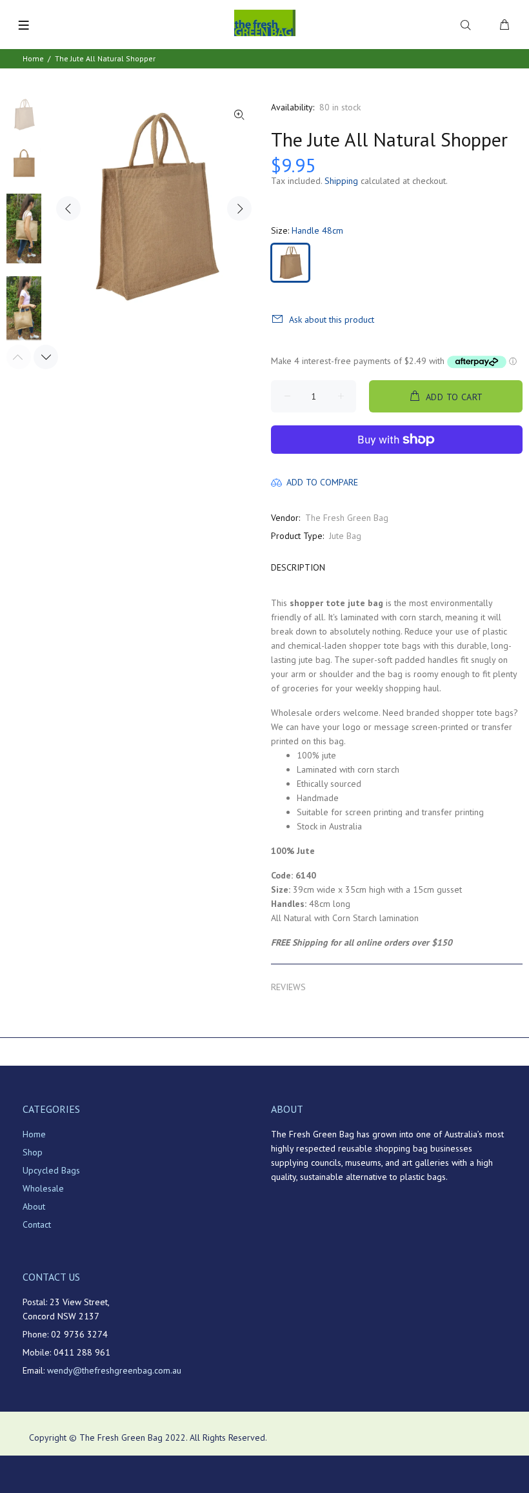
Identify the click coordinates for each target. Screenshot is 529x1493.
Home (33, 58)
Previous (68, 208)
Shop (33, 1152)
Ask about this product (331, 319)
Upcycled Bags (51, 1170)
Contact (37, 1224)
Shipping (341, 181)
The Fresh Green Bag (346, 517)
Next (239, 208)
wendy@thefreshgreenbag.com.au (114, 1370)
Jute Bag (345, 536)
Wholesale (43, 1188)
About (34, 1206)
